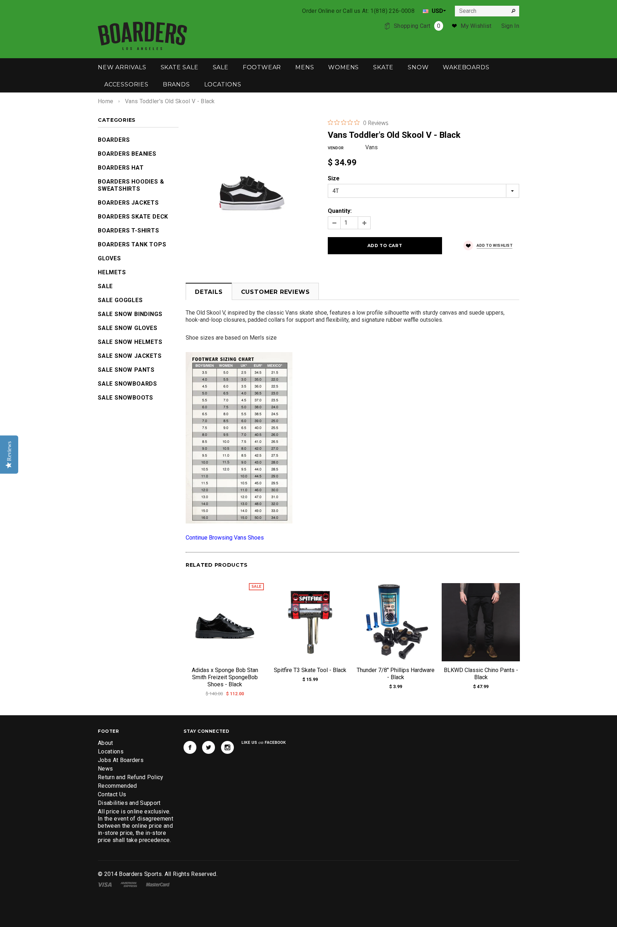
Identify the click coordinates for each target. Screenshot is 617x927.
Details (209, 292)
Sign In (510, 25)
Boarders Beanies (127, 153)
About (105, 743)
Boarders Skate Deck (133, 216)
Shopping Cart (417, 25)
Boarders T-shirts (128, 230)
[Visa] (105, 884)
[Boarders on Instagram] (227, 747)
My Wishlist (476, 25)
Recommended (117, 785)
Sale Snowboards (127, 383)
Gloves (109, 258)
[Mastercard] (158, 884)
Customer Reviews (275, 292)
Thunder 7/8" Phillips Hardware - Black (396, 674)
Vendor (335, 148)
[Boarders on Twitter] (208, 747)
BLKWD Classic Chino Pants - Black (481, 674)
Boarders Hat (121, 167)
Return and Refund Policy (131, 777)
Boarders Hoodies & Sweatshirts (131, 185)
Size (334, 178)
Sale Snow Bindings (130, 314)
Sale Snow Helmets (130, 342)
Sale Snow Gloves (127, 328)
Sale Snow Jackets (130, 355)
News (105, 768)
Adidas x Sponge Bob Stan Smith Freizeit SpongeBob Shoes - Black (225, 677)
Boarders (114, 139)
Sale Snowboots (125, 397)
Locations (111, 751)
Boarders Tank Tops (132, 244)
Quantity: (340, 210)
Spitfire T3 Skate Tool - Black (310, 670)
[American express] (128, 884)
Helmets (112, 272)
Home (105, 101)
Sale (105, 286)
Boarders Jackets (128, 202)
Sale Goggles (120, 300)
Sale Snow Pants (126, 369)
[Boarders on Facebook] (190, 747)
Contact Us (112, 794)
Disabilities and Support (129, 803)
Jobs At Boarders (121, 760)
